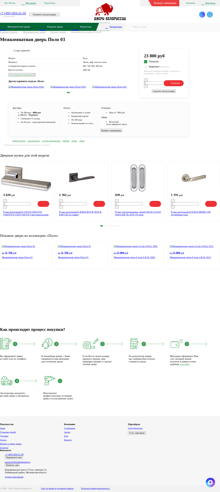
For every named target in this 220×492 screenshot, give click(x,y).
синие (74, 141)
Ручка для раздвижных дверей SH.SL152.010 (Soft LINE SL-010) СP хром (138, 213)
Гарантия (4, 448)
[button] (68, 92)
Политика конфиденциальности (95, 488)
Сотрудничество (135, 428)
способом (184, 364)
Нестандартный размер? (22, 74)
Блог (66, 436)
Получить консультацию (44, 14)
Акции (67, 432)
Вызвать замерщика (165, 3)
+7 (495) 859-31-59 (13, 13)
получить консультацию (164, 91)
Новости (68, 440)
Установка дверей (8, 432)
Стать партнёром (137, 433)
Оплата (3, 440)
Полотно (154, 61)
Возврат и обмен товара (11, 444)
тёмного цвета (18, 141)
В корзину (175, 83)
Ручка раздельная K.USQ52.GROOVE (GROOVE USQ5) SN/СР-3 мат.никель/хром (25, 213)
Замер (2, 428)
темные (66, 141)
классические (34, 141)
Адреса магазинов (14, 477)
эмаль (81, 141)
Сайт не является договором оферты (57, 488)
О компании (69, 428)
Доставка (4, 436)
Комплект (159, 66)
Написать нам (12, 465)
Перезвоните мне (14, 457)
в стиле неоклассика (51, 141)
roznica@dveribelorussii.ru (17, 462)
